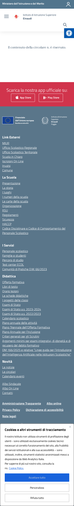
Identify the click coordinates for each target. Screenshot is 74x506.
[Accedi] (68, 4)
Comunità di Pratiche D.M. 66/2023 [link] (24, 269)
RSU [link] (5, 210)
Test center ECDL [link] (13, 264)
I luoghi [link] (6, 192)
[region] (37, 465)
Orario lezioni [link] (10, 291)
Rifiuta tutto (37, 498)
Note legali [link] (9, 416)
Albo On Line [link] (10, 388)
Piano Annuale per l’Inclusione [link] (21, 332)
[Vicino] (70, 426)
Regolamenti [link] (10, 215)
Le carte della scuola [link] (15, 201)
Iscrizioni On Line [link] (13, 161)
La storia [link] (7, 187)
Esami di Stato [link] (11, 304)
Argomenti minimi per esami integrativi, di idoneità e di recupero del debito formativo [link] (36, 343)
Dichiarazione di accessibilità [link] (44, 410)
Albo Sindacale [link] (11, 384)
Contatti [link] (7, 393)
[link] (69, 33)
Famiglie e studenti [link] (14, 255)
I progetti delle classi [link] (15, 300)
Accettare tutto (37, 477)
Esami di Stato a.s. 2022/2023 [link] (21, 313)
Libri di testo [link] (10, 286)
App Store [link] (25, 97)
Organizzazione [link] (11, 206)
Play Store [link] (53, 97)
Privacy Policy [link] (11, 410)
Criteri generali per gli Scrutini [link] (20, 336)
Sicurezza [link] (8, 219)
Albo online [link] (54, 403)
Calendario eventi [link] (13, 376)
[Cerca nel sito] (65, 25)
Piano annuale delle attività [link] (19, 323)
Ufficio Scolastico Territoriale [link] (19, 152)
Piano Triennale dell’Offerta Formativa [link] (26, 327)
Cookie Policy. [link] (16, 468)
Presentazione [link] (11, 183)
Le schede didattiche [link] (15, 295)
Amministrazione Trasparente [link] (21, 403)
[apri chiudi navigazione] (6, 17)
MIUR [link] (5, 143)
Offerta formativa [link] (13, 282)
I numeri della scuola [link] (15, 197)
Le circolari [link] (9, 371)
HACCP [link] (6, 224)
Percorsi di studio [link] (12, 260)
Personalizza (37, 488)
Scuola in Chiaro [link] (12, 156)
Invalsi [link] (6, 165)
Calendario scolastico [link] (15, 318)
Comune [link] (7, 170)
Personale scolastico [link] (15, 251)
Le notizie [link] (8, 367)
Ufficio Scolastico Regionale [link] (19, 147)
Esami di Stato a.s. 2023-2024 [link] (21, 309)
